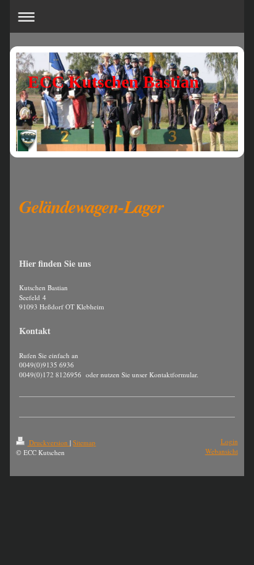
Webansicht (221, 451)
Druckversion (48, 442)
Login (229, 441)
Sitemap (84, 442)
